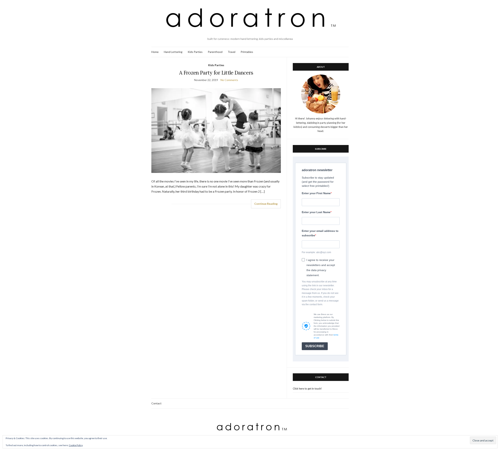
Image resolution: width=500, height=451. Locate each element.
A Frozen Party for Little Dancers (216, 72)
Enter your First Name (316, 193)
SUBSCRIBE (314, 346)
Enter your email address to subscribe (320, 233)
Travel (231, 51)
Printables (247, 51)
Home (155, 51)
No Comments (229, 80)
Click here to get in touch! (307, 388)
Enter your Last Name (316, 212)
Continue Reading (266, 203)
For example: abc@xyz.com (316, 252)
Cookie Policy (76, 445)
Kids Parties (195, 51)
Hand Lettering (173, 51)
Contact (156, 403)
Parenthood (215, 51)
